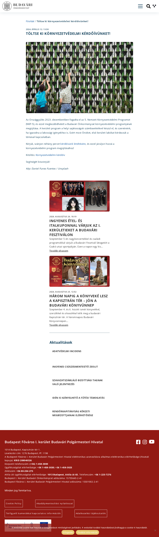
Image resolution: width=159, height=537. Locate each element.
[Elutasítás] (155, 530)
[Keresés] (148, 6)
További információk (87, 532)
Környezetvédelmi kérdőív (50, 154)
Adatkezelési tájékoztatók (91, 513)
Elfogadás (68, 532)
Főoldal (30, 21)
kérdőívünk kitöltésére (73, 143)
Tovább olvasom (58, 250)
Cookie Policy (14, 503)
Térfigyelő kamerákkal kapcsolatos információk (33, 513)
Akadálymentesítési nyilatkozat (54, 503)
